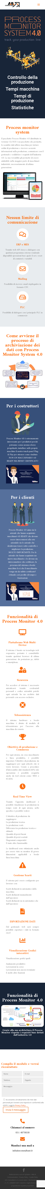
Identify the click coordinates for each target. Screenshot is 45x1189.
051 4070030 (23, 1133)
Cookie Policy (33, 1177)
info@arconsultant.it (22, 1151)
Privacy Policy (20, 1105)
